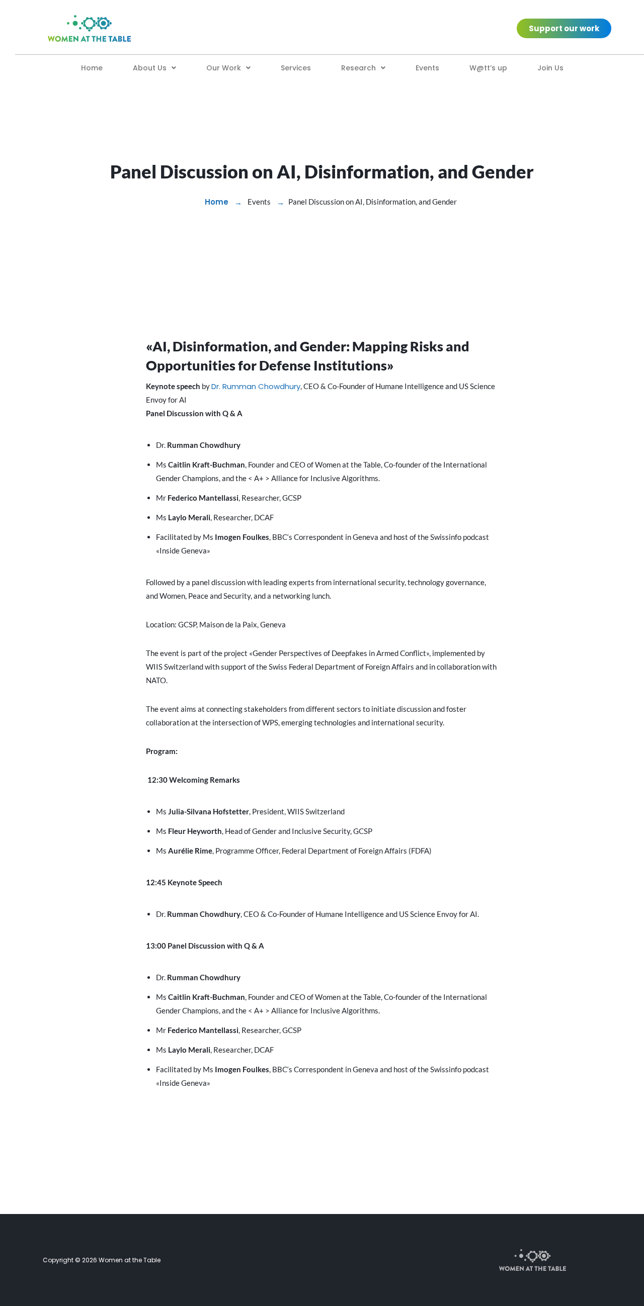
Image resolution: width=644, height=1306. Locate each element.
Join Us (550, 68)
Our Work (223, 68)
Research (358, 68)
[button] (154, 67)
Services (296, 68)
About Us (150, 68)
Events (427, 68)
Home (92, 68)
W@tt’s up (488, 68)
